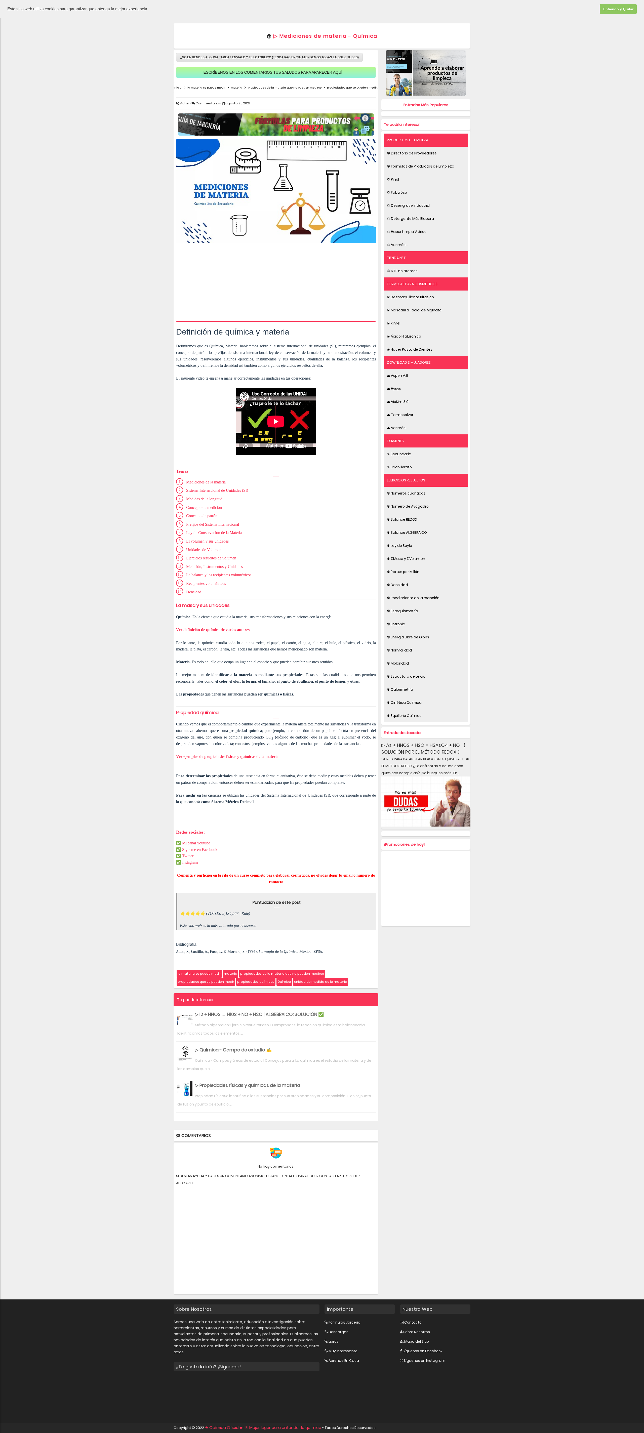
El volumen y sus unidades (207, 541)
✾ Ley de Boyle (399, 545)
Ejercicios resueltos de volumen (211, 558)
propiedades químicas (255, 981)
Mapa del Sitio (416, 1341)
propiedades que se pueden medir (206, 981)
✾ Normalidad (399, 650)
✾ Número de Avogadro (408, 506)
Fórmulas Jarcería (344, 1322)
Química (284, 981)
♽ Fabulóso (397, 192)
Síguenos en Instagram (424, 1360)
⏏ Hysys (394, 388)
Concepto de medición (204, 507)
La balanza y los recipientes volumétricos (218, 575)
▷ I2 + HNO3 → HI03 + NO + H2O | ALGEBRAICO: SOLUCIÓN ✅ (259, 1014)
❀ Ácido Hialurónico (404, 336)
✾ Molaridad (398, 663)
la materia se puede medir (199, 973)
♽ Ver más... (397, 244)
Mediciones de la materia (206, 482)
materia (230, 973)
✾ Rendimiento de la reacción (413, 597)
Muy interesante (343, 1351)
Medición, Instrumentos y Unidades (214, 566)
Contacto (413, 1322)
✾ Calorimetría (400, 689)
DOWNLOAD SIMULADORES (409, 362)
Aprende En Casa (344, 1360)
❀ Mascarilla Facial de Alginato (414, 310)
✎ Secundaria (399, 454)
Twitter (187, 856)
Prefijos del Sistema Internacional (212, 524)
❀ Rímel (393, 323)
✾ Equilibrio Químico (404, 715)
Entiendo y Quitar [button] (618, 9)
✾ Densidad (397, 584)
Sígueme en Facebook (199, 849)
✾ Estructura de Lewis (406, 676)
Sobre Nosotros (416, 1331)
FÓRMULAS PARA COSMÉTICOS (412, 283)
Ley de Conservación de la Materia (214, 532)
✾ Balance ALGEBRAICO (407, 532)
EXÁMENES (395, 440)
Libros (334, 1341)
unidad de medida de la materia (320, 981)
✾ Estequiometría (402, 610)
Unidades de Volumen (203, 550)
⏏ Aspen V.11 (397, 375)
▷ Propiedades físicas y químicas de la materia (247, 1085)
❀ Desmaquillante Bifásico (410, 297)
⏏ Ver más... (397, 427)
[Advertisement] (276, 283)
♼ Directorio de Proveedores (412, 153)
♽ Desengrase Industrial (408, 205)
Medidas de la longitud (204, 499)
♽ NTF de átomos (402, 270)
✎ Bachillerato (399, 467)
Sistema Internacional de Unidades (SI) (217, 490)
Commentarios (208, 103)
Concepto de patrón (201, 516)
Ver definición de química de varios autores (213, 630)
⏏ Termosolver (400, 414)
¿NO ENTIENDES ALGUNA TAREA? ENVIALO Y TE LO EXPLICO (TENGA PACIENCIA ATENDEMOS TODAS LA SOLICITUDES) (269, 57)
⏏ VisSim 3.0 (398, 401)
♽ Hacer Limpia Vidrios (406, 231)
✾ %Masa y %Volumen (406, 558)
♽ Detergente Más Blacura (410, 218)
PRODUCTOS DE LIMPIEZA (407, 140)
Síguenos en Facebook (422, 1351)
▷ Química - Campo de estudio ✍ (233, 1050)
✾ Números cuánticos (406, 493)
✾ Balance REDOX (402, 519)
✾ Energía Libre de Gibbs (408, 637)
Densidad (193, 592)
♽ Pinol (393, 179)
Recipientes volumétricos (206, 583)
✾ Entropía (396, 624)
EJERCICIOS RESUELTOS (406, 480)
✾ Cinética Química (404, 702)
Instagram (190, 862)
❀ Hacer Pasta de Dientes (409, 349)
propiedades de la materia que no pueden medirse (282, 973)
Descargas (338, 1331)
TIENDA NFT (396, 257)
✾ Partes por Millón (403, 571)
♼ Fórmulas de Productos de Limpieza (420, 166)
